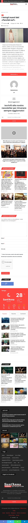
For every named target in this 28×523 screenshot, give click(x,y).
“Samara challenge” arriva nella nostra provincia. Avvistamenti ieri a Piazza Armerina (17, 349)
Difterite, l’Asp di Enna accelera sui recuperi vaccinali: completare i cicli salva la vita (7, 398)
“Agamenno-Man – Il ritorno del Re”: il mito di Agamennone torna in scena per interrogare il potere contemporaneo (20, 378)
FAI (18, 462)
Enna (15, 462)
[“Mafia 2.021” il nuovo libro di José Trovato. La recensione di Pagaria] (7, 196)
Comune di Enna (15, 457)
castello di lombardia (6, 457)
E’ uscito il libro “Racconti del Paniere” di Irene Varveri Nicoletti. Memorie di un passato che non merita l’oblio (20, 205)
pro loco (22, 467)
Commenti (23, 313)
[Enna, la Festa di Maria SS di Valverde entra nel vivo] (23, 440)
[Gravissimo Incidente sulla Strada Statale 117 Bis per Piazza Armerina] (5, 320)
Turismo (22, 470)
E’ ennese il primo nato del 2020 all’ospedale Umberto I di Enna (17, 341)
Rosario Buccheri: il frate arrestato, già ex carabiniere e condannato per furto (18, 335)
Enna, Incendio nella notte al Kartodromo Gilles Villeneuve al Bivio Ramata (20, 398)
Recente (14, 313)
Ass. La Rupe (17, 455)
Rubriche (8, 512)
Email (2, 243)
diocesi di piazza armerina (17, 460)
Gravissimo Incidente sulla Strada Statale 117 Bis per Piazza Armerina (17, 320)
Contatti (17, 515)
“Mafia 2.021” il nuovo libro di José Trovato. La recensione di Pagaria (6, 203)
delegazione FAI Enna (6, 460)
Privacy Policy (12, 515)
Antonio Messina (10, 455)
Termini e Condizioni (21, 512)
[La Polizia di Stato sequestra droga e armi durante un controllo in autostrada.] (23, 445)
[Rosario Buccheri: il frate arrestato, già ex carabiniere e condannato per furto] (5, 335)
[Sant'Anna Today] (14, 4)
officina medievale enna (15, 465)
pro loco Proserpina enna (14, 470)
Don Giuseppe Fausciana (7, 462)
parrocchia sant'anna (6, 467)
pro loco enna (4, 470)
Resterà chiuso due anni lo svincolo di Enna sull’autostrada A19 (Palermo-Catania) (18, 327)
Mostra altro (13, 74)
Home (3, 12)
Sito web (3, 249)
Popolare (4, 313)
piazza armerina (15, 467)
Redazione (5, 23)
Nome (3, 238)
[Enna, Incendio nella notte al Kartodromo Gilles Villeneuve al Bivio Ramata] (21, 391)
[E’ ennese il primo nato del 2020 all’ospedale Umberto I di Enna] (5, 342)
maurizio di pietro (5, 465)
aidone (3, 455)
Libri (7, 12)
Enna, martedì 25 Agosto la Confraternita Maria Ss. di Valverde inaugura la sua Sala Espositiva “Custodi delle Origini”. (6, 379)
